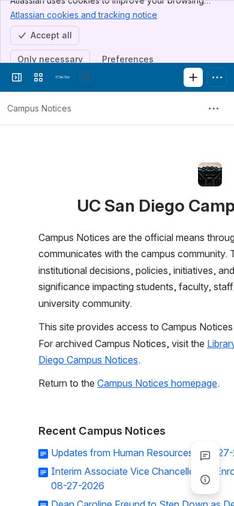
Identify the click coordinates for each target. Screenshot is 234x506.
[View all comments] (205, 455)
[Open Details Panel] (205, 479)
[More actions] (213, 108)
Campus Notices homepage (157, 383)
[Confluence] (62, 77)
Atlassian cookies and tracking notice (83, 15)
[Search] (86, 77)
